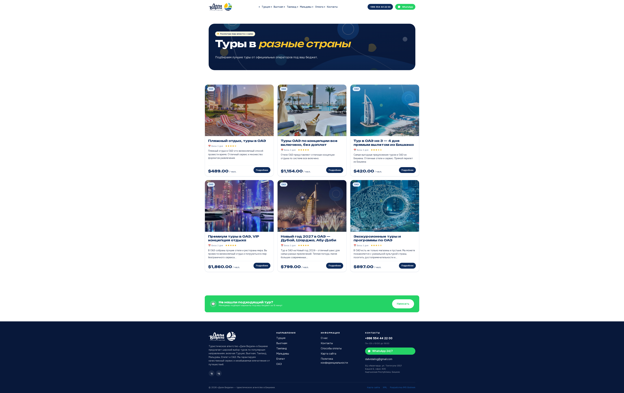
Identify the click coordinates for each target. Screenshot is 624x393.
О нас (324, 338)
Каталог (225, 19)
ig (212, 373)
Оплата (319, 6)
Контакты (332, 6)
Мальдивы (306, 6)
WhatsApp (407, 7)
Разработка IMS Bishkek (402, 387)
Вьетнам (278, 6)
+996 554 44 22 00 (380, 7)
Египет (280, 359)
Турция (266, 6)
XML (385, 387)
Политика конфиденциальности (334, 360)
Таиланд (291, 6)
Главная (213, 19)
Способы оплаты (331, 348)
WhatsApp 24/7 (382, 351)
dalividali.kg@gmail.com (378, 359)
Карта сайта (328, 353)
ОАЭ (279, 364)
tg (219, 373)
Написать (403, 303)
